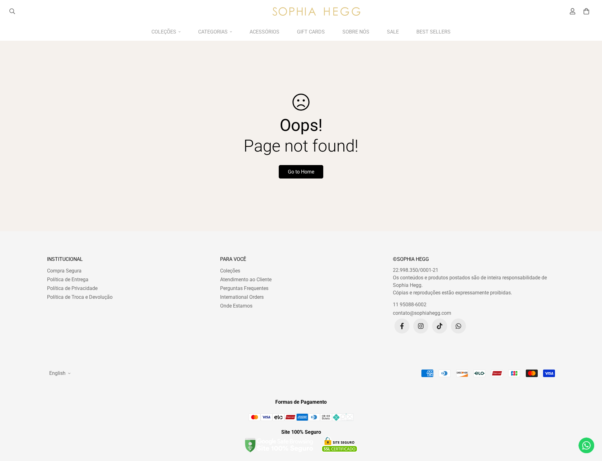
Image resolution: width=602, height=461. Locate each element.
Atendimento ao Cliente (246, 279)
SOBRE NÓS (355, 32)
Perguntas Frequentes (244, 288)
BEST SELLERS (433, 32)
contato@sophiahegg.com (422, 313)
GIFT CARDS (311, 32)
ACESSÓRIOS (264, 32)
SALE (393, 32)
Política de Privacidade (72, 288)
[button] (585, 11)
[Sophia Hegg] (316, 11)
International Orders (242, 297)
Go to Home (301, 172)
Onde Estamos (236, 306)
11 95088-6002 (409, 305)
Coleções (230, 271)
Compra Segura (64, 271)
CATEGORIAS (213, 32)
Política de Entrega (67, 279)
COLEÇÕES (163, 32)
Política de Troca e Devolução (80, 297)
